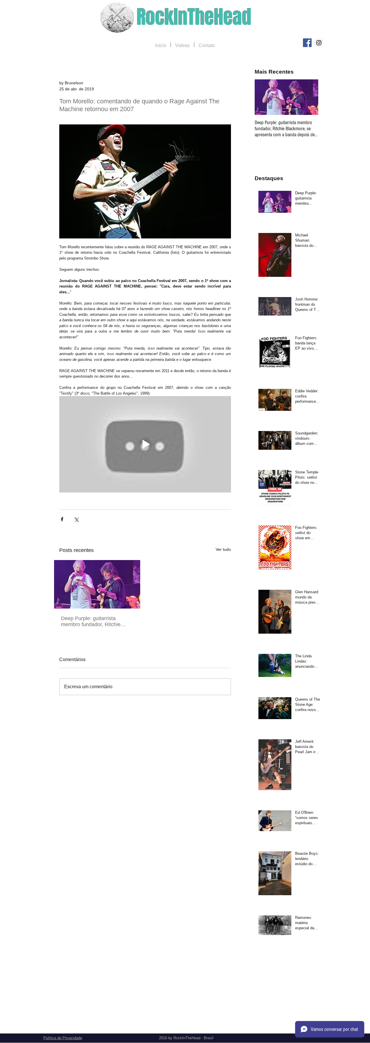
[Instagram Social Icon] (318, 42)
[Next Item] (309, 97)
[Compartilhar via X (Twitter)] (76, 519)
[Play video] (145, 444)
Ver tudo (223, 549)
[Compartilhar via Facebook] (62, 519)
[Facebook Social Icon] (307, 42)
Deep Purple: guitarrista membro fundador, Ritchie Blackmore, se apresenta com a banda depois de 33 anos (95, 621)
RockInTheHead (194, 17)
